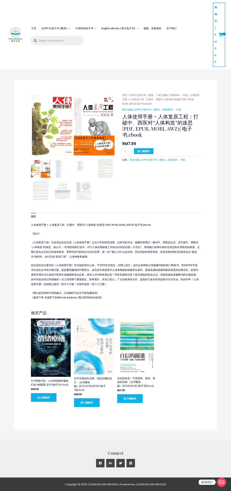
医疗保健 (163, 95)
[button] (110, 99)
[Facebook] (100, 463)
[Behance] (110, 463)
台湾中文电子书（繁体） (143, 95)
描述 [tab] (33, 216)
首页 (124, 95)
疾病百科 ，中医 (178, 95)
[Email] (221, 482)
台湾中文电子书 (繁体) (54, 28)
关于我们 (171, 28)
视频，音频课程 (152, 28)
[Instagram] (130, 463)
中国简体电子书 (84, 28)
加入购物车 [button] (43, 397)
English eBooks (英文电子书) (118, 28)
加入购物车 (143, 151)
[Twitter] (120, 463)
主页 (33, 28)
